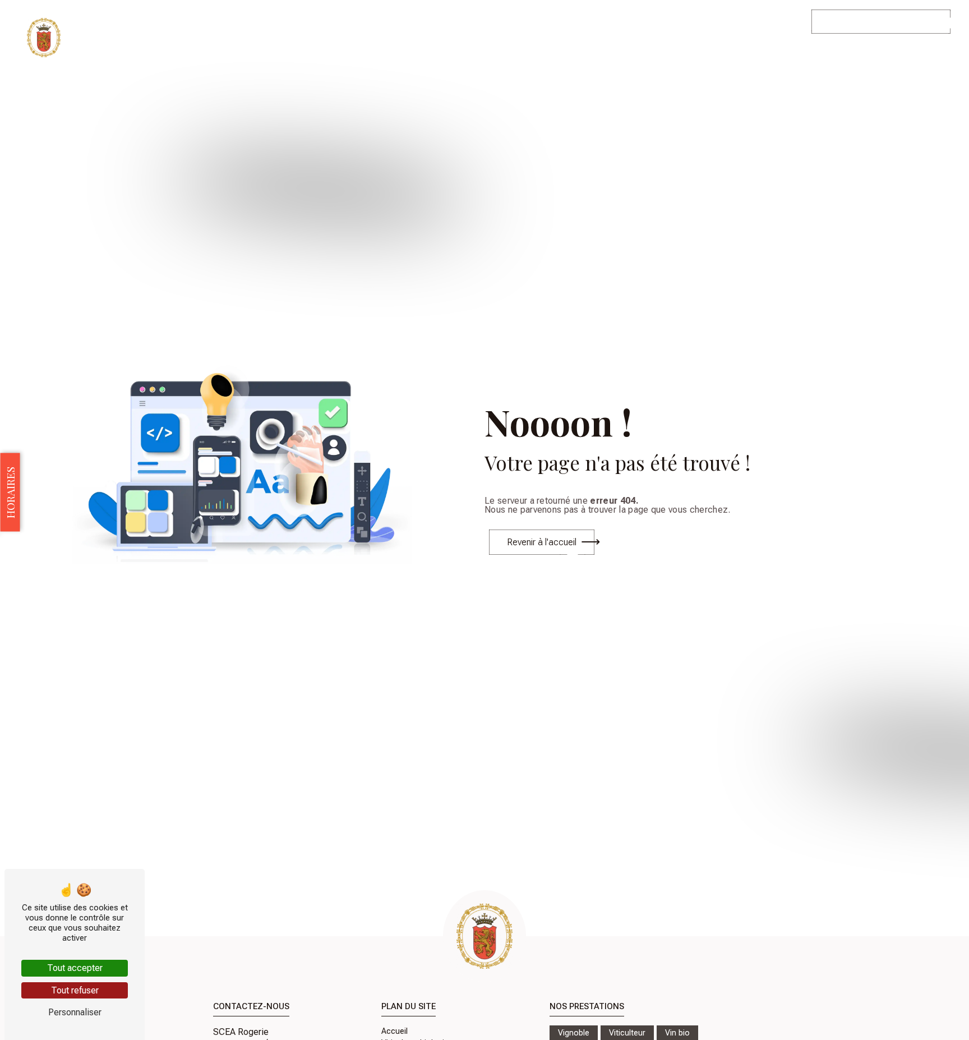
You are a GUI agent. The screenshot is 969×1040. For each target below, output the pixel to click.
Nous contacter (771, 21)
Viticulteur (627, 1033)
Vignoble (573, 1033)
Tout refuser (75, 990)
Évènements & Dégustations (614, 21)
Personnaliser (74, 1012)
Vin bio (677, 1033)
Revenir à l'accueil (541, 542)
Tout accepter (75, 968)
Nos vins (534, 21)
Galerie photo (705, 21)
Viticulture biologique (466, 21)
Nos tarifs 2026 (865, 21)
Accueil (401, 21)
